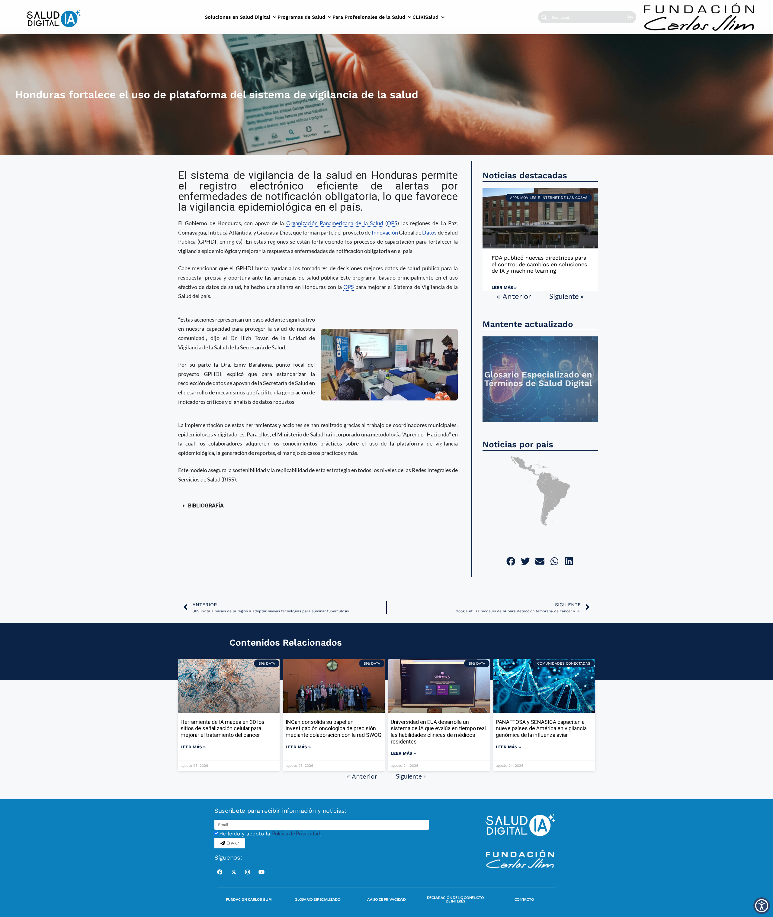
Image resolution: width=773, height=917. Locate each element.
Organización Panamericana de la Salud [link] (334, 223)
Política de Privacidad (296, 833)
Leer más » (504, 287)
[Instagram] (247, 872)
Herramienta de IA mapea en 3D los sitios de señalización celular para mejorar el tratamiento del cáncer (223, 728)
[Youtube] (261, 872)
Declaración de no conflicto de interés (455, 899)
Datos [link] (429, 232)
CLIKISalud (425, 17)
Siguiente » (566, 296)
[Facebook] (219, 872)
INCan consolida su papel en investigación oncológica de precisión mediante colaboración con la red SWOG (333, 728)
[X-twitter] (233, 872)
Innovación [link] (385, 232)
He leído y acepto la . (270, 834)
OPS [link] (392, 223)
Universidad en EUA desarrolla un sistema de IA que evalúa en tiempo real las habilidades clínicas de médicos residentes (438, 732)
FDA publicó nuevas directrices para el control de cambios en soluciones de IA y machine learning (539, 264)
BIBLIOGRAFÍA (206, 505)
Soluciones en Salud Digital (237, 17)
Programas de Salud (301, 17)
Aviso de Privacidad (386, 899)
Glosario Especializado (317, 899)
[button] (318, 505)
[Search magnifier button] (544, 17)
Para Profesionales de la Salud (368, 17)
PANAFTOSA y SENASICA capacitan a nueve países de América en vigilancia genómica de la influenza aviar (541, 728)
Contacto (524, 899)
